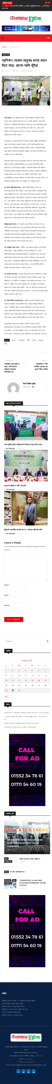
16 (13, 680)
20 (39, 680)
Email (6, 595)
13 (39, 675)
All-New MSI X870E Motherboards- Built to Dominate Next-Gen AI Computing (25, 843)
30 (13, 690)
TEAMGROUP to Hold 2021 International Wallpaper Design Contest (32, 882)
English (10, 834)
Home (4, 47)
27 (39, 685)
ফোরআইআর (21, 340)
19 (32, 680)
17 (19, 680)
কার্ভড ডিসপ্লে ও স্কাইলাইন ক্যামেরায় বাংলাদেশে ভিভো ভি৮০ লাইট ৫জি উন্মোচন (26, 713)
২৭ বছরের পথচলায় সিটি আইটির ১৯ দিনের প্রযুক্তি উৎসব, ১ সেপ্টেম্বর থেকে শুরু (25, 718)
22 (6, 685)
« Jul (5, 696)
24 (19, 685)
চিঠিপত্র (6, 872)
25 (26, 685)
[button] (46, 2)
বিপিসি (28, 340)
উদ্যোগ (6, 858)
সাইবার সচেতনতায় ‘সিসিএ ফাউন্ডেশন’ (29, 859)
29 (6, 690)
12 (32, 675)
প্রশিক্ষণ (14, 340)
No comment (27, 71)
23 (13, 685)
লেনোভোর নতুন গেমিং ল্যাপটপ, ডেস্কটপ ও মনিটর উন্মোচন (20, 727)
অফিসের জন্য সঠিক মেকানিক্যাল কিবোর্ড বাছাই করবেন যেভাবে (21, 723)
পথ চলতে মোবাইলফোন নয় (17, 872)
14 (45, 675)
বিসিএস (34, 340)
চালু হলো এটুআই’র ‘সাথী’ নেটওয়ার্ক (15, 486)
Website (7, 605)
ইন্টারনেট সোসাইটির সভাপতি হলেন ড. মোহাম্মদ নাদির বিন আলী (23, 530)
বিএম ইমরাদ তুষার (29, 383)
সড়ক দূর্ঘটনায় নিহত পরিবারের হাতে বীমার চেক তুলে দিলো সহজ (23, 444)
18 (26, 680)
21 (45, 680)
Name (7, 585)
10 (19, 675)
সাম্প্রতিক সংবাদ (14, 47)
